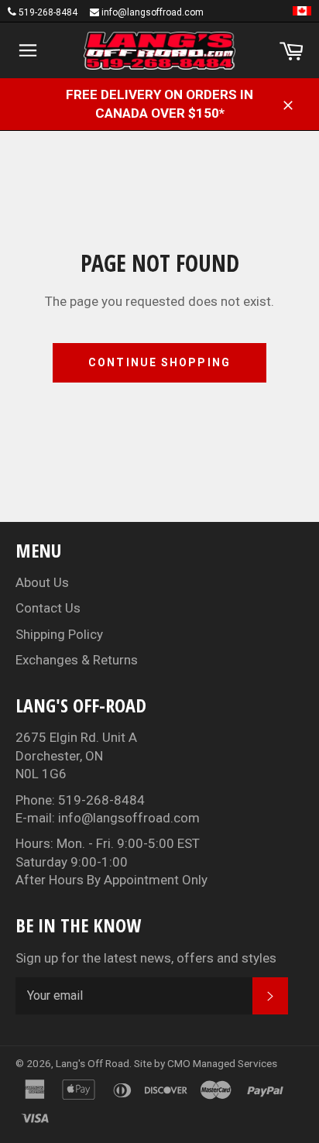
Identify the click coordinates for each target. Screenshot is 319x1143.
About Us (42, 582)
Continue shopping (159, 362)
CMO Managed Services (222, 1063)
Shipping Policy (59, 634)
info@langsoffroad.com (152, 12)
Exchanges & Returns (76, 660)
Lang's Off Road (92, 1063)
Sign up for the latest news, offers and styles (145, 958)
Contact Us (48, 608)
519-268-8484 (48, 12)
